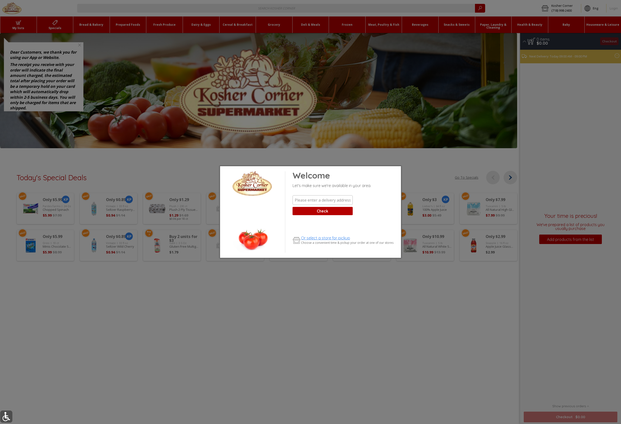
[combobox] (323, 200)
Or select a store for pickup (325, 238)
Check (322, 211)
